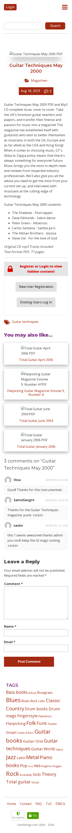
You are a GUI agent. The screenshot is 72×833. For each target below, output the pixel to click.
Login (10, 7)
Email (9, 642)
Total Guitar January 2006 (36, 446)
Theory (49, 774)
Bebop (32, 692)
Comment (13, 584)
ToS (49, 804)
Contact (26, 804)
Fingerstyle (27, 715)
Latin (21, 757)
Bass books (17, 692)
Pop (23, 765)
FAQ (39, 804)
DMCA (60, 804)
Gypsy (59, 749)
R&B (37, 766)
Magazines (39, 80)
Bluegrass (45, 692)
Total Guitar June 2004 (36, 420)
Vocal (35, 782)
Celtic (41, 701)
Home (11, 804)
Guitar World (43, 749)
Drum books (36, 708)
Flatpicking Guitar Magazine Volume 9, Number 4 (36, 393)
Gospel (11, 732)
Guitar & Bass (25, 732)
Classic (53, 700)
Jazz (11, 757)
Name (10, 626)
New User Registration (36, 286)
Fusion (52, 724)
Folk (31, 722)
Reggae (57, 766)
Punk (30, 766)
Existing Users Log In (36, 302)
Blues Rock (29, 701)
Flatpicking (16, 723)
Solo (37, 774)
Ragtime (46, 766)
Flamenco (45, 716)
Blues (13, 700)
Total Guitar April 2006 (36, 360)
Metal (32, 757)
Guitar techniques (25, 321)
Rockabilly (26, 775)
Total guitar (18, 782)
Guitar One (33, 741)
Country (15, 708)
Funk (42, 723)
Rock (12, 774)
